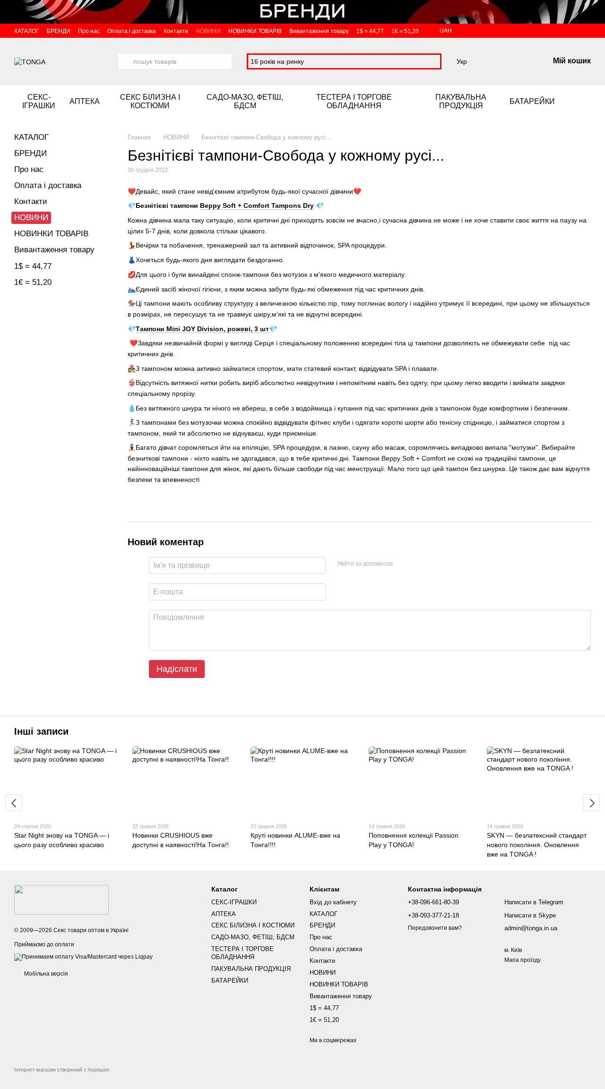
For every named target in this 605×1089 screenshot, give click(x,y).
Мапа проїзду (522, 960)
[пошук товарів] (125, 61)
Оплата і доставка (131, 31)
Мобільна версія (45, 973)
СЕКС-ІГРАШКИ (38, 101)
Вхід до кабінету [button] (333, 902)
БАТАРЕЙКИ (532, 101)
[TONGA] (61, 899)
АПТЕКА (84, 101)
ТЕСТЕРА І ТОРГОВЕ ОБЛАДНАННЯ (354, 101)
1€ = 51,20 (405, 31)
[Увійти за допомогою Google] (418, 564)
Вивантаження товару (319, 31)
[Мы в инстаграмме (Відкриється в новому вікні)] (575, 101)
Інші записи (41, 731)
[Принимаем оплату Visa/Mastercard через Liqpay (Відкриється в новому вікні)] (83, 956)
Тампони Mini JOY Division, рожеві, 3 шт (202, 329)
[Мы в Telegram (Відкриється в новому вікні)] (587, 101)
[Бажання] (492, 61)
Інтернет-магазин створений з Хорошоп (61, 1069)
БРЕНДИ (58, 31)
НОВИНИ (208, 31)
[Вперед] (591, 802)
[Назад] (13, 802)
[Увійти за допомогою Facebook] (403, 564)
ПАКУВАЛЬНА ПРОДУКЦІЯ (460, 101)
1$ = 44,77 (370, 31)
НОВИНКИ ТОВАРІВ (255, 31)
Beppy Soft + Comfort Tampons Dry (257, 205)
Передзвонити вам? (435, 928)
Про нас (89, 31)
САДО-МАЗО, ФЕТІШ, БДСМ (245, 101)
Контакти (176, 31)
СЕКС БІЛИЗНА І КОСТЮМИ (150, 101)
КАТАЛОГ (26, 31)
